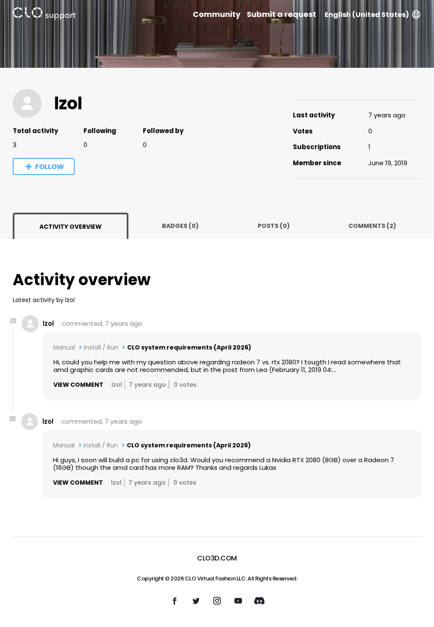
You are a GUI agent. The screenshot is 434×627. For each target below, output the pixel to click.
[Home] (44, 15)
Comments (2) (372, 226)
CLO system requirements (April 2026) (189, 347)
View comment (78, 384)
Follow (49, 167)
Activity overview (70, 226)
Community (216, 14)
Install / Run (101, 347)
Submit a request (281, 14)
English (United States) (367, 14)
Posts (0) (274, 226)
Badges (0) (180, 226)
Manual (64, 347)
